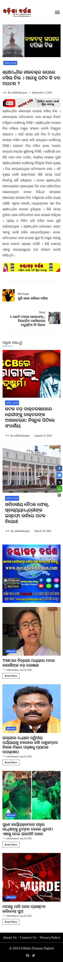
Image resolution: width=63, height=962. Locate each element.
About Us (10, 937)
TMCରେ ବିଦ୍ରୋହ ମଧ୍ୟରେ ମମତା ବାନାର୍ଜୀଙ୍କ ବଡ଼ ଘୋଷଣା (28, 663)
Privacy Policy (50, 937)
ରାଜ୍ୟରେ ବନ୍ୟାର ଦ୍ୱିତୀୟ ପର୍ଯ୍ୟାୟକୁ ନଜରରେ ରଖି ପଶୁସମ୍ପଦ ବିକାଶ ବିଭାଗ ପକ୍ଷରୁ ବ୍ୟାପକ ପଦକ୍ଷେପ (30, 744)
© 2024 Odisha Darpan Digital (31, 948)
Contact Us (28, 937)
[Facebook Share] (59, 468)
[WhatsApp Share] (59, 489)
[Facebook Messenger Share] (59, 475)
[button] (59, 495)
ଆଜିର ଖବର (10, 63)
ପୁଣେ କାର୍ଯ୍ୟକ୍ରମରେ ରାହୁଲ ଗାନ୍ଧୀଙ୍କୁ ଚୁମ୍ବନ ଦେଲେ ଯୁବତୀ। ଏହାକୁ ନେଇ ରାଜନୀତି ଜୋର (27, 829)
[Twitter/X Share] (59, 482)
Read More (11, 675)
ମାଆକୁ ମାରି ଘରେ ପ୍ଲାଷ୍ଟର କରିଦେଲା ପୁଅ (24, 909)
